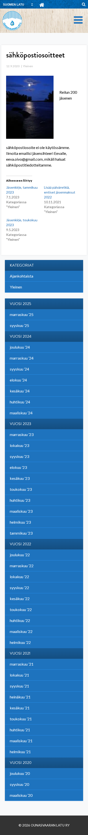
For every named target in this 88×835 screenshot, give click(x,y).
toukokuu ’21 (21, 718)
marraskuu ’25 (21, 314)
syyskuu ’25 (19, 325)
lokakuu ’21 (19, 675)
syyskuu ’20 (19, 784)
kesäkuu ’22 (20, 598)
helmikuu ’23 (20, 522)
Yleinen (28, 66)
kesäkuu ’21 (20, 707)
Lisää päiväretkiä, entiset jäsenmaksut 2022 (59, 192)
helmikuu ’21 (20, 751)
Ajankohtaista (21, 276)
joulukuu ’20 (20, 773)
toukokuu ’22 (21, 609)
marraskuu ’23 (21, 434)
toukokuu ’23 (21, 489)
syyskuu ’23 (19, 456)
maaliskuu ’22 (21, 631)
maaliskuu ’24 (21, 412)
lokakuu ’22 (19, 576)
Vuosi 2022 (20, 544)
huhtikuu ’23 (20, 500)
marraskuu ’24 (21, 358)
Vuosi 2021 (20, 653)
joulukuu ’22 (20, 554)
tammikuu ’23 (21, 533)
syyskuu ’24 (19, 369)
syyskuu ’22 (19, 587)
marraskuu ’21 (21, 664)
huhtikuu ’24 (20, 401)
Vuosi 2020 (21, 763)
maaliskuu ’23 (21, 511)
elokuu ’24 (18, 380)
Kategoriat (22, 265)
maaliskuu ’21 (21, 740)
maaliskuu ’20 (21, 795)
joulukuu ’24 (20, 347)
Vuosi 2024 (20, 336)
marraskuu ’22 (21, 565)
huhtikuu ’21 (20, 729)
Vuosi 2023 (20, 424)
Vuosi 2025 (20, 304)
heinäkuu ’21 (20, 697)
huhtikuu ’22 (20, 620)
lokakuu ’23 (19, 445)
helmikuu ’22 (20, 642)
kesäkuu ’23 (20, 478)
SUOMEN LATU (13, 4)
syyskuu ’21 (19, 686)
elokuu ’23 (18, 467)
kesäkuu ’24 (20, 391)
